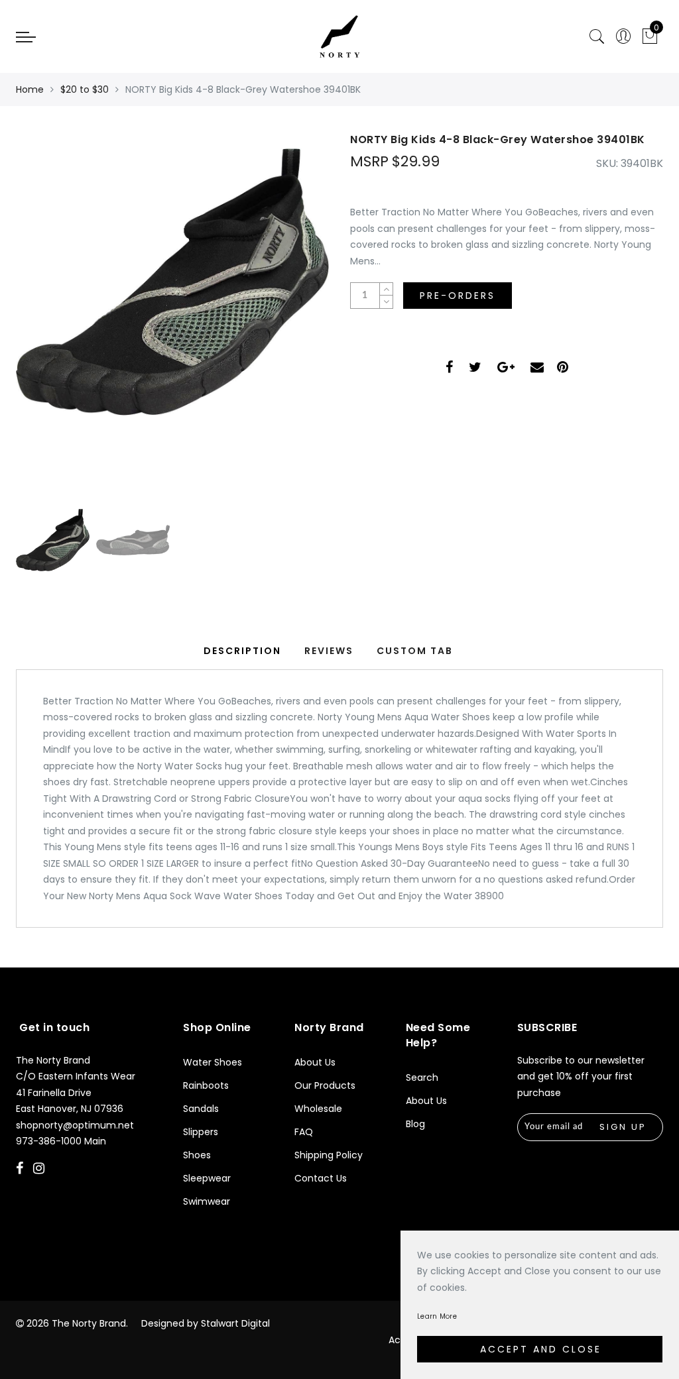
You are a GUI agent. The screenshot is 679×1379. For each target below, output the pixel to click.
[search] (597, 37)
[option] (172, 308)
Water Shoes (212, 1062)
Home (30, 89)
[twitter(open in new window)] (475, 368)
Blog (415, 1124)
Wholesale (318, 1108)
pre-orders (457, 295)
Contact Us (320, 1178)
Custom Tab (415, 650)
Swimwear (206, 1201)
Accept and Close (540, 1349)
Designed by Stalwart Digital (205, 1323)
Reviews (328, 650)
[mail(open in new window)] (537, 368)
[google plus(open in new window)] (506, 368)
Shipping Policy (328, 1155)
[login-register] (623, 37)
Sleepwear (207, 1178)
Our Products (324, 1085)
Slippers (200, 1131)
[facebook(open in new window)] (449, 368)
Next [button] (287, 315)
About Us (315, 1062)
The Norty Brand (89, 1323)
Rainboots (206, 1085)
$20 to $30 (84, 89)
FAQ (303, 1131)
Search (422, 1077)
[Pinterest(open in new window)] (562, 368)
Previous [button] (40, 315)
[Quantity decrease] (386, 302)
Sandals (201, 1108)
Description (242, 650)
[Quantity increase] (386, 289)
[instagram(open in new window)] (40, 1170)
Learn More (437, 1316)
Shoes (197, 1155)
